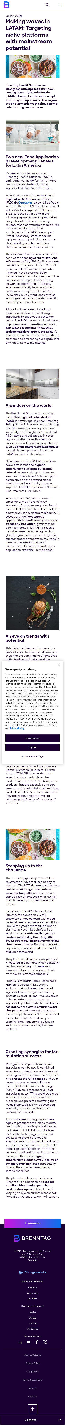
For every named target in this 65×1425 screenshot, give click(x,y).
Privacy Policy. (17, 728)
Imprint (32, 1388)
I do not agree (32, 738)
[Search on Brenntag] (47, 5)
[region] (32, 712)
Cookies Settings (34, 756)
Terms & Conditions (32, 1380)
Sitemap (32, 1396)
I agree (32, 747)
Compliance (32, 1371)
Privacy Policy (33, 1363)
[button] (60, 1420)
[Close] (58, 665)
